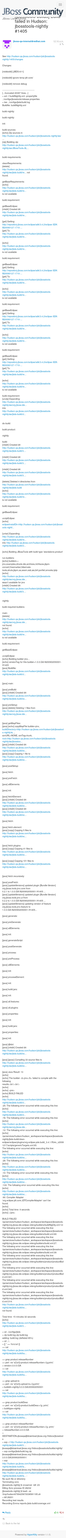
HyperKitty (32, 1534)
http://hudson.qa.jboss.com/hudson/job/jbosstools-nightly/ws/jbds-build (26, 486)
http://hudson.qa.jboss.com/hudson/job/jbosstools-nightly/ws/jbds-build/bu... (26, 1352)
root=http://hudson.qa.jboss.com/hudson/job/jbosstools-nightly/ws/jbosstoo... (29, 740)
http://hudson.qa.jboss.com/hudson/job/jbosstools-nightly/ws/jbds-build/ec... (26, 697)
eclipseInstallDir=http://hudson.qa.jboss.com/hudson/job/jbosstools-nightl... (32, 526)
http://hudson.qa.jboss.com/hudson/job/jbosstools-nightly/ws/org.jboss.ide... (26, 403)
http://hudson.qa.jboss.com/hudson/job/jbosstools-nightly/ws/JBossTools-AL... (26, 146)
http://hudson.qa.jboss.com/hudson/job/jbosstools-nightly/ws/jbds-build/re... (26, 171)
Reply (7, 1512)
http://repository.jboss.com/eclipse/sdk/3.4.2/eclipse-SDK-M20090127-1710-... (30, 226)
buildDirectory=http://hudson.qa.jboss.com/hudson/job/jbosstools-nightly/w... (33, 731)
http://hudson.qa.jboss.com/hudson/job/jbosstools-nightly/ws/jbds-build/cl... (26, 412)
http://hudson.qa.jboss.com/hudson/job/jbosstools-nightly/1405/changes (28, 58)
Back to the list (12, 1523)
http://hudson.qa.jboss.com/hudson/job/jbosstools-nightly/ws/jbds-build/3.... (26, 449)
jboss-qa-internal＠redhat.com (29, 41)
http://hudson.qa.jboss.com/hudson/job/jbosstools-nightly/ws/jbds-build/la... (26, 1465)
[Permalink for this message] (63, 44)
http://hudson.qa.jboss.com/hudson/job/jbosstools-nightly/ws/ (31, 135)
